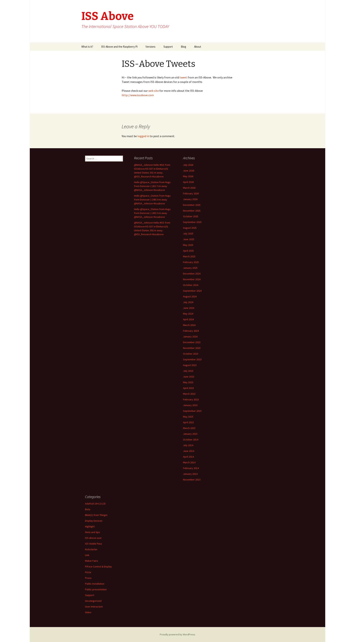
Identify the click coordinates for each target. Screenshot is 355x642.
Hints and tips (92, 532)
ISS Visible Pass (93, 543)
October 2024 (190, 285)
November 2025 (191, 210)
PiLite (88, 572)
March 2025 (189, 256)
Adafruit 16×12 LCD (95, 503)
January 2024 (190, 336)
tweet (183, 77)
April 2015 (188, 422)
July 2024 (188, 302)
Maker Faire (91, 560)
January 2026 (190, 199)
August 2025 (190, 227)
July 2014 (188, 445)
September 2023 (192, 359)
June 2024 (188, 308)
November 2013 (191, 479)
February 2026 (191, 193)
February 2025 (191, 262)
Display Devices (93, 520)
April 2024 (188, 319)
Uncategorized (93, 600)
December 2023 (191, 342)
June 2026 (188, 170)
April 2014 (188, 456)
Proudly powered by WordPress (177, 634)
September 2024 (192, 290)
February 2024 (191, 330)
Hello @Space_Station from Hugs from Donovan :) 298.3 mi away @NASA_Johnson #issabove (152, 199)
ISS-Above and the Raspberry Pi (119, 46)
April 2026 (188, 182)
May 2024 (188, 313)
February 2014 (191, 468)
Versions (150, 46)
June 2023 (188, 376)
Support (168, 46)
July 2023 (188, 371)
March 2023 (189, 393)
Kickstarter (91, 549)
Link (87, 555)
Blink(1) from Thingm (96, 515)
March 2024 (189, 325)
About (197, 46)
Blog (183, 46)
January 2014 (190, 474)
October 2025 (190, 216)
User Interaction (94, 606)
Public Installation (94, 583)
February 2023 (191, 399)
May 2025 (188, 245)
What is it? (87, 46)
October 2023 (190, 353)
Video (88, 612)
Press (88, 578)
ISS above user (93, 538)
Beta (87, 509)
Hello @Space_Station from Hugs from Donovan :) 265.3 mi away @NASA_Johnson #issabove (152, 213)
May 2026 (188, 176)
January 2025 (190, 267)
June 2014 (188, 451)
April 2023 (188, 388)
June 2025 (188, 239)
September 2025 (192, 222)
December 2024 (191, 273)
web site (153, 90)
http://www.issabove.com (138, 95)
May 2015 (188, 416)
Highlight (90, 526)
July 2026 (188, 164)
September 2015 (192, 411)
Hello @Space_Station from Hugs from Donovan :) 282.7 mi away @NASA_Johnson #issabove (152, 186)
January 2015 (190, 433)
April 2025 (188, 250)
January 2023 (190, 405)
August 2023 (190, 365)
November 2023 (191, 348)
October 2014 (190, 439)
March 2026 (189, 187)
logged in (143, 136)
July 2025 (188, 233)
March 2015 (189, 428)
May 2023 (188, 382)
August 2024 (190, 296)
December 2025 (191, 205)
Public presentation (96, 589)
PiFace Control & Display (98, 566)
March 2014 (189, 462)
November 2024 (191, 279)
